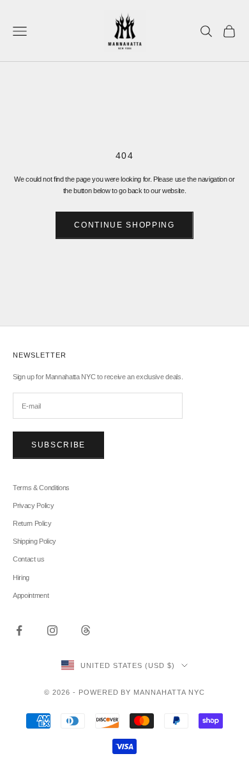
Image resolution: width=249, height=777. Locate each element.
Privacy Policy (33, 505)
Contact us (29, 559)
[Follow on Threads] (85, 630)
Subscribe (58, 444)
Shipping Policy (34, 541)
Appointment (31, 595)
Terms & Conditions (41, 487)
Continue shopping (124, 225)
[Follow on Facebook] (19, 630)
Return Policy (32, 523)
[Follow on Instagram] (52, 630)
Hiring (21, 577)
